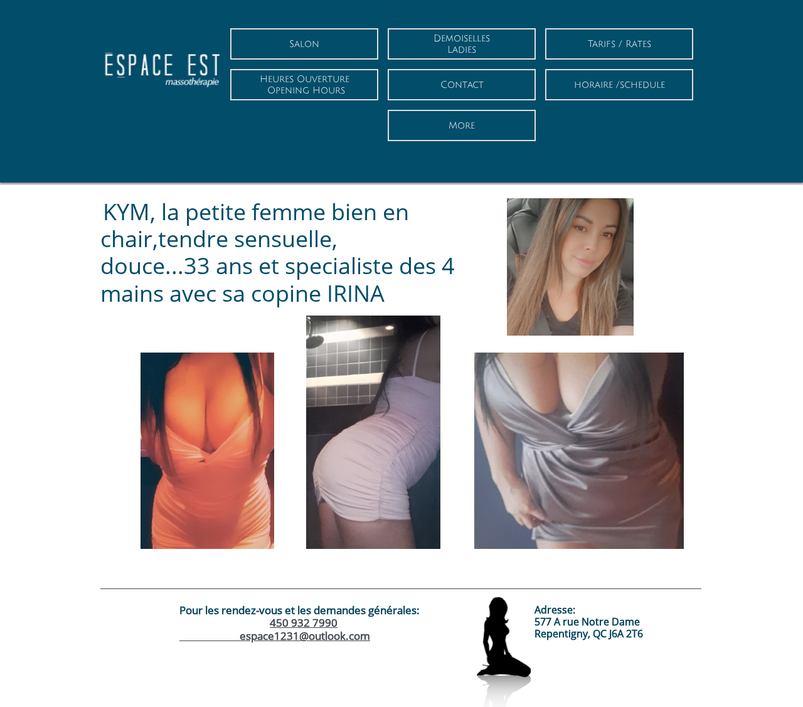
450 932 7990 (304, 622)
